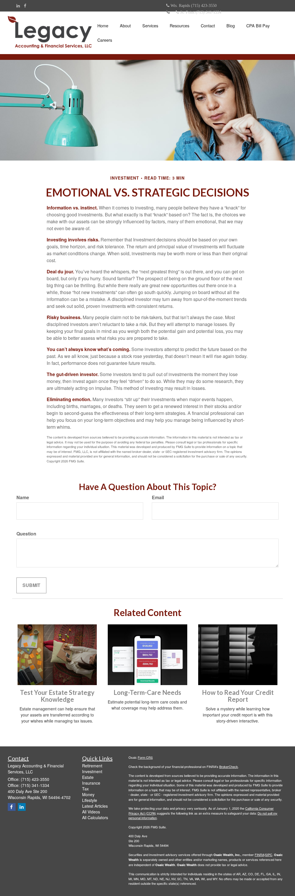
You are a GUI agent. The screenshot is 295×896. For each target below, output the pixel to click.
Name (22, 497)
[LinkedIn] (18, 5)
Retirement (92, 766)
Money (88, 794)
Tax (85, 789)
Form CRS (145, 757)
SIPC (268, 854)
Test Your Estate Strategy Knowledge (57, 696)
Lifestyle (89, 800)
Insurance (91, 783)
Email (158, 497)
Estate (88, 777)
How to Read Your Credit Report (238, 696)
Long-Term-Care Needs (147, 692)
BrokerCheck (228, 766)
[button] (125, 25)
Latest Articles (95, 806)
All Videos (91, 812)
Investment (92, 771)
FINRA (259, 854)
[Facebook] (25, 5)
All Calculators (95, 817)
